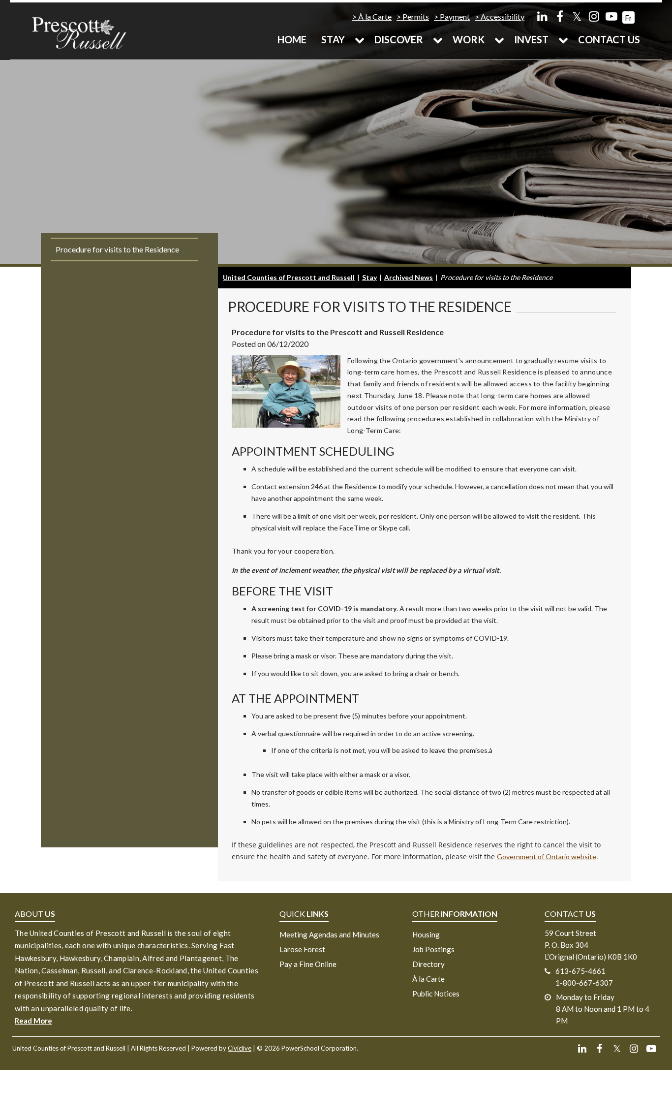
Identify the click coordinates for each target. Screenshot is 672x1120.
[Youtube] (611, 16)
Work (469, 39)
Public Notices (435, 993)
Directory (428, 964)
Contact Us (609, 39)
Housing (426, 934)
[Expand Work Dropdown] (499, 39)
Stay (333, 39)
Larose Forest (302, 949)
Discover (398, 39)
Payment (455, 16)
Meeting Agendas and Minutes (329, 934)
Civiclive (239, 1048)
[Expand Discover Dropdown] (437, 39)
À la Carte (375, 16)
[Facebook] (559, 16)
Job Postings (433, 949)
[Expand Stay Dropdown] (359, 39)
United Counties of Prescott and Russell (289, 277)
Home (291, 39)
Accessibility (502, 16)
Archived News (408, 277)
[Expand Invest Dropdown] (563, 39)
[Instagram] (594, 16)
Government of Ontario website (546, 856)
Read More (33, 1020)
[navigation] (79, 32)
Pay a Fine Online (307, 964)
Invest (531, 39)
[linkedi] (542, 16)
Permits (415, 16)
